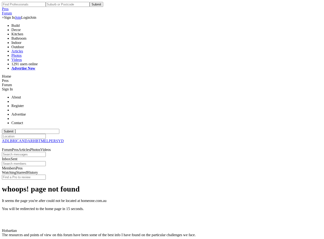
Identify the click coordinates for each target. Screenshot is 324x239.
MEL (45, 141)
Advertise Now (23, 68)
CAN (20, 141)
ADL (6, 141)
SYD (60, 141)
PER (52, 141)
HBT (37, 141)
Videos (16, 60)
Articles (17, 51)
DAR (29, 141)
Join (18, 17)
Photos (16, 55)
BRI (13, 141)
